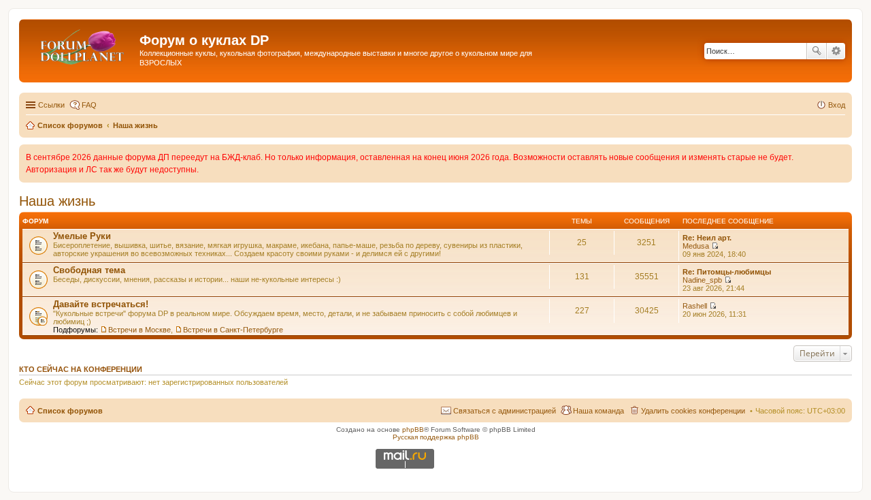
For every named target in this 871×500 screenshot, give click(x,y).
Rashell (695, 306)
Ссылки (51, 105)
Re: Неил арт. (707, 238)
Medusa (696, 246)
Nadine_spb (702, 280)
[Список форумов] (80, 44)
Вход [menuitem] (836, 105)
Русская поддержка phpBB (436, 437)
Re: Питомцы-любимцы (727, 272)
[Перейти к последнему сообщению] (715, 246)
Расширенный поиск (836, 51)
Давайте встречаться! (100, 304)
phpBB (413, 429)
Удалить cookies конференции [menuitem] (693, 411)
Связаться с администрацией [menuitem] (504, 411)
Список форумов (70, 411)
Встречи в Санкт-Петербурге (233, 330)
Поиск (816, 51)
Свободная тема (89, 270)
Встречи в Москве (139, 330)
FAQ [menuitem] (89, 105)
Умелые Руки (82, 236)
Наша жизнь (57, 200)
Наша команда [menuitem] (598, 411)
